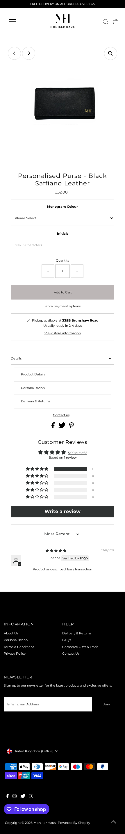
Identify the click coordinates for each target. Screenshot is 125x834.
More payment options (62, 306)
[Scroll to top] (113, 822)
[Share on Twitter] (62, 427)
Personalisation (16, 640)
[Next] (28, 53)
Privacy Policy (15, 653)
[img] (56, 551)
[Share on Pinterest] (71, 427)
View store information (62, 333)
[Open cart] (116, 22)
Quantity (62, 260)
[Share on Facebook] (53, 427)
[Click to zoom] (110, 53)
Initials (62, 233)
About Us (11, 633)
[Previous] (14, 53)
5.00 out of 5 (77, 453)
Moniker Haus (44, 823)
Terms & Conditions (19, 647)
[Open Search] (105, 21)
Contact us (61, 415)
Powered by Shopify (74, 823)
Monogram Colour (62, 207)
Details (16, 358)
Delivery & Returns (76, 633)
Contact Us (70, 653)
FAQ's (66, 640)
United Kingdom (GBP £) (33, 751)
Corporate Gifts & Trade (80, 647)
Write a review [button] (62, 511)
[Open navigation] (18, 21)
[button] (37, 469)
